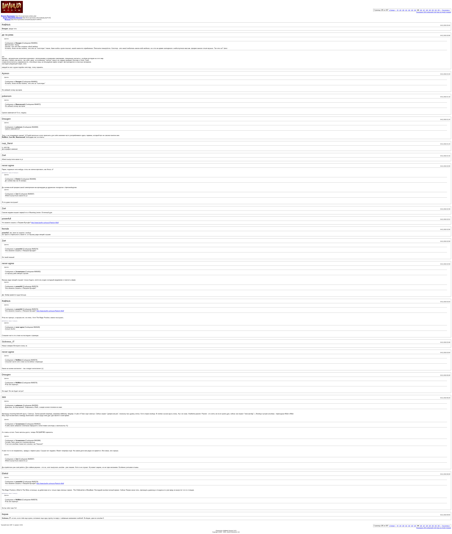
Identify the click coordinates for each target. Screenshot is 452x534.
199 (430, 10)
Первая (392, 10)
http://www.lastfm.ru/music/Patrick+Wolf (45, 223)
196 (421, 10)
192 (409, 10)
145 (400, 10)
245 (436, 10)
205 (433, 10)
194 (415, 10)
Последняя (446, 10)
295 (439, 10)
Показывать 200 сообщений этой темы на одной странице (433, 12)
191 (406, 10)
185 (403, 10)
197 (424, 10)
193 (412, 10)
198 (427, 10)
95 (397, 10)
